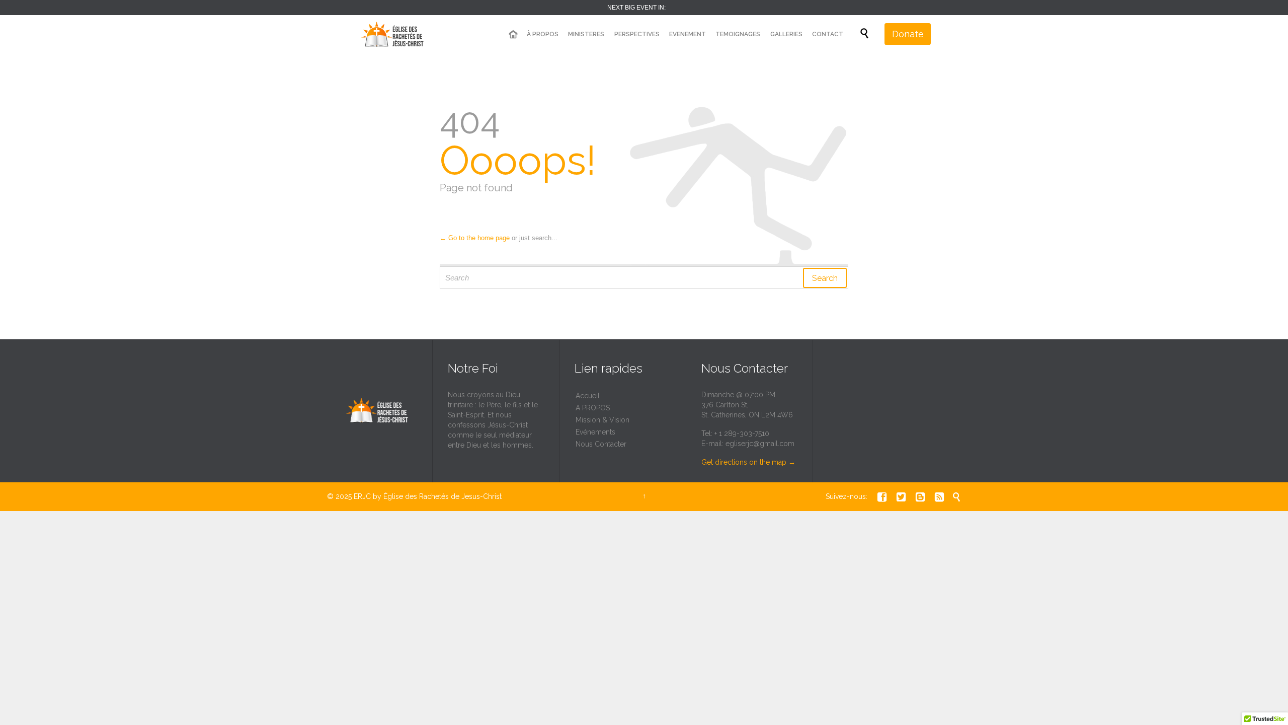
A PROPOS (593, 408)
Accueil (588, 396)
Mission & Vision (602, 420)
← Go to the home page (475, 238)
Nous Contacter (601, 444)
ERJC (362, 496)
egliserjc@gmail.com (760, 444)
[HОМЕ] (512, 34)
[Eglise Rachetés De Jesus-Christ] (395, 34)
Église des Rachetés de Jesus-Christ (442, 496)
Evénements (595, 432)
